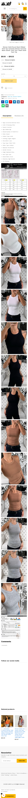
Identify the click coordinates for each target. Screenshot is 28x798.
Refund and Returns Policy (8, 773)
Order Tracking (5, 775)
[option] (4, 16)
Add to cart (9, 81)
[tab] (7, 116)
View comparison (8, 796)
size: (7, 66)
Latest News (13, 775)
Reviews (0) (19, 116)
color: (8, 60)
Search (25, 8)
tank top (14, 98)
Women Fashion (17, 96)
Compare (10, 88)
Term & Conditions (21, 773)
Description (7, 116)
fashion (10, 98)
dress (5, 98)
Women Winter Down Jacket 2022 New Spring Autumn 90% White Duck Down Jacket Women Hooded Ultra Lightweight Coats (20, 733)
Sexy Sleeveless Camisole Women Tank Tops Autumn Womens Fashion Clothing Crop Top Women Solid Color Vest (7, 732)
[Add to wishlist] (2, 88)
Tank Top (9, 96)
